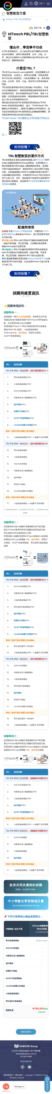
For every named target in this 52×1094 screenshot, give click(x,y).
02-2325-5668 (26, 1056)
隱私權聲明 (8, 1075)
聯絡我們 (47, 1086)
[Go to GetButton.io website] (6, 1091)
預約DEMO (26, 1032)
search (31, 3)
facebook (48, 28)
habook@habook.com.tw (26, 1054)
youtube (29, 1067)
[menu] (48, 4)
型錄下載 (38, 28)
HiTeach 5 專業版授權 (22, 231)
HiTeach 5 (40, 160)
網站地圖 (18, 1075)
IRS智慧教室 (34, 181)
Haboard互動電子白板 (37, 258)
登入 (26, 4)
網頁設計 (29, 1078)
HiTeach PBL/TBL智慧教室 (18, 19)
